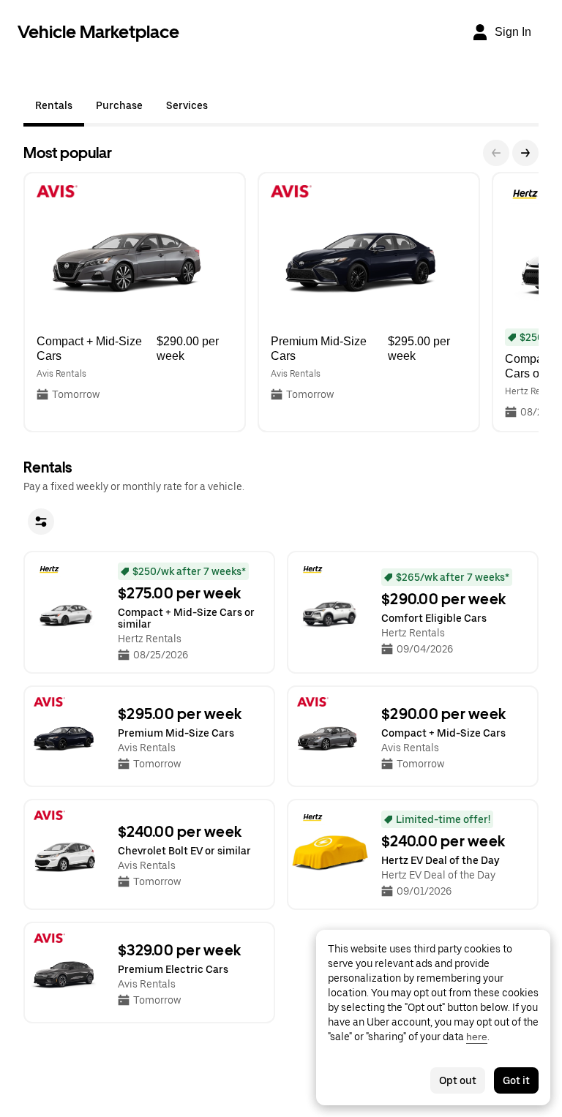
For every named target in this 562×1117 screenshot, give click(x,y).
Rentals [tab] (53, 105)
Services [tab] (187, 105)
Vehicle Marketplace (98, 31)
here (476, 1036)
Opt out (457, 1080)
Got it (516, 1080)
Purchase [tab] (119, 105)
